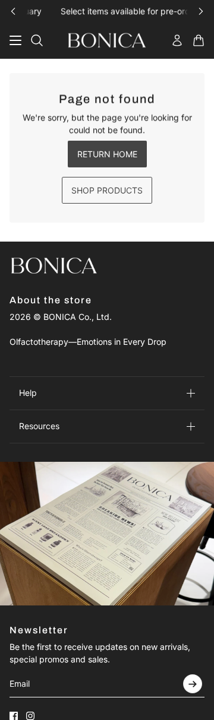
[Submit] (192, 683)
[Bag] (198, 40)
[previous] (13, 11)
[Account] (177, 40)
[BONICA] (107, 40)
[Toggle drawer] (15, 40)
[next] (201, 11)
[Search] (37, 40)
